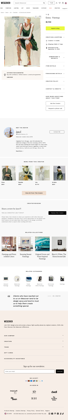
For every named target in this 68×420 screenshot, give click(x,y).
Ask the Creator (55, 103)
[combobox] (30, 3)
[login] (57, 3)
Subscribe (60, 371)
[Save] (40, 17)
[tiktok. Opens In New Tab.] (63, 414)
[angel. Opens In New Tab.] (60, 413)
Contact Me (57, 131)
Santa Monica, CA (23, 134)
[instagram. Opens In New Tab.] (49, 413)
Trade (51, 2)
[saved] (60, 3)
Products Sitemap (9, 410)
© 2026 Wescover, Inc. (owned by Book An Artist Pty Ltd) (30, 413)
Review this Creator (57, 213)
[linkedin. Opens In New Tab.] (57, 413)
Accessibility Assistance (14, 358)
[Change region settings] (66, 3)
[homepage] (6, 3)
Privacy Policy (30, 410)
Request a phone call (55, 108)
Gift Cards (8, 352)
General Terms (40, 410)
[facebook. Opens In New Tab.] (52, 413)
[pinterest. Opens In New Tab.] (55, 413)
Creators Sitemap (20, 410)
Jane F (18, 131)
